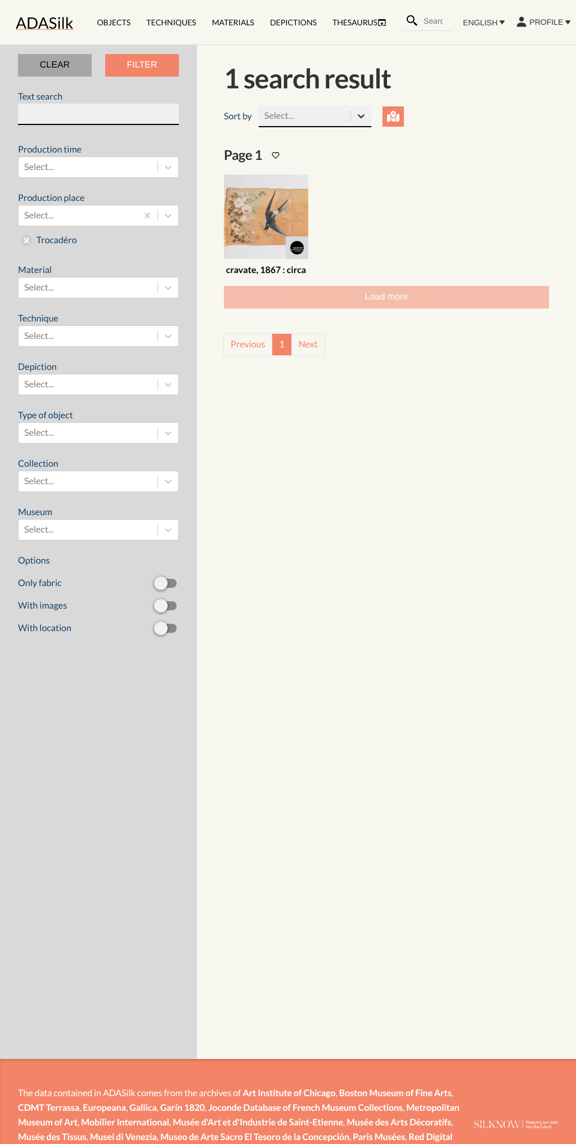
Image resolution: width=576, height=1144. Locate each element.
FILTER (142, 65)
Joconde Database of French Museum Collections (305, 1107)
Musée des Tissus (52, 1137)
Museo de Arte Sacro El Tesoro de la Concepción (254, 1137)
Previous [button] (248, 344)
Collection (38, 472)
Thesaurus (354, 22)
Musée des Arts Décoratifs (398, 1122)
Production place (51, 219)
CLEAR (55, 65)
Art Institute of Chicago (288, 1093)
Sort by (238, 116)
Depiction (37, 375)
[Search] (412, 21)
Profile (546, 21)
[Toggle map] (393, 116)
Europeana (104, 1107)
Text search (40, 96)
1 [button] (281, 344)
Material (36, 279)
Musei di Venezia (123, 1137)
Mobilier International (125, 1122)
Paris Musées (379, 1137)
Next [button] (308, 344)
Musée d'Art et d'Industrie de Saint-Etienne (258, 1122)
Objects (113, 22)
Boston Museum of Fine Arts (395, 1093)
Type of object (45, 424)
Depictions (293, 22)
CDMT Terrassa (48, 1107)
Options (44, 594)
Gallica (142, 1107)
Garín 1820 (182, 1107)
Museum (36, 521)
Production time (50, 158)
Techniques (171, 22)
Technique (38, 327)
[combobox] (437, 21)
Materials (233, 22)
